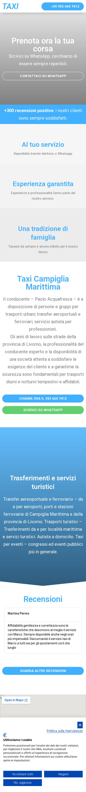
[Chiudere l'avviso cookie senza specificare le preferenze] (80, 725)
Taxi (10, 6)
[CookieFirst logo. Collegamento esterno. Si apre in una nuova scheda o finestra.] (5, 735)
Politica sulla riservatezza (65, 731)
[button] (62, 6)
